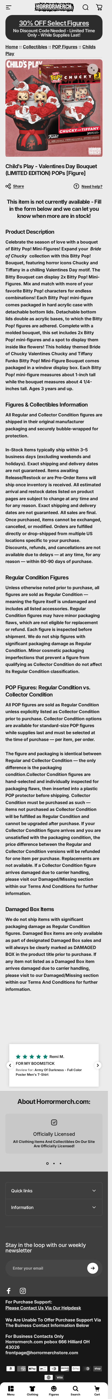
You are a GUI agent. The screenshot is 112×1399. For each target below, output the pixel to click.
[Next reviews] (97, 1065)
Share (18, 186)
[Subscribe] (92, 1268)
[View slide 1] (47, 1163)
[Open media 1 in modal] (92, 69)
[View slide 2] (54, 1163)
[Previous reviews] (10, 1065)
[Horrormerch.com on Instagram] (23, 1291)
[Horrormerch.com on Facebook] (8, 1291)
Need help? (92, 186)
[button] (54, 1065)
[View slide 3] (60, 1163)
